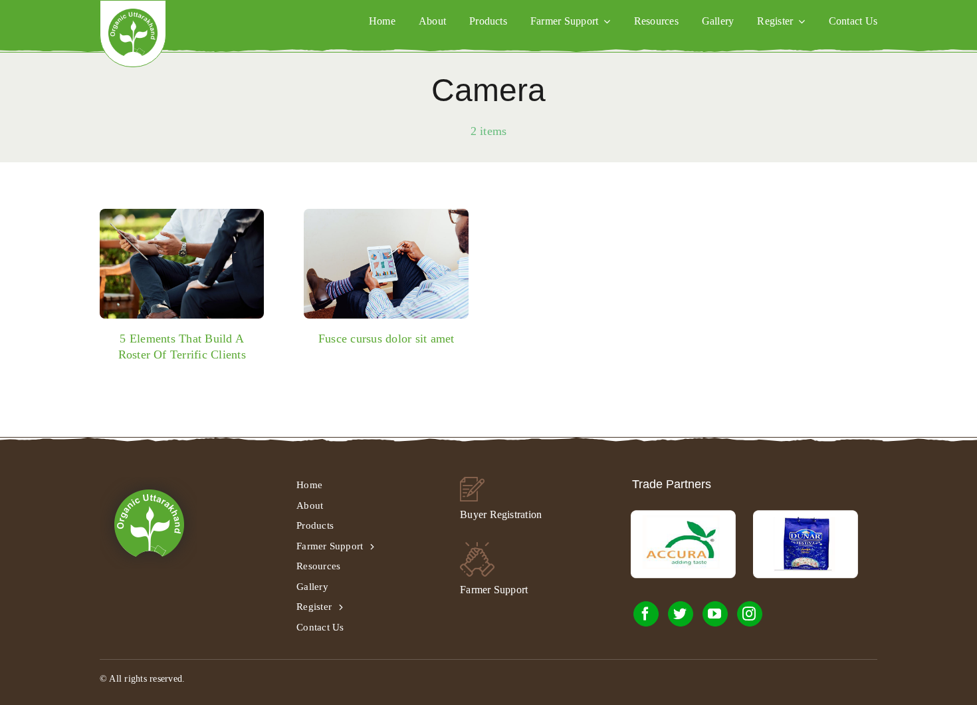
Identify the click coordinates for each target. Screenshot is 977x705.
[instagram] (749, 614)
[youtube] (715, 614)
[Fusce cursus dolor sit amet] (386, 264)
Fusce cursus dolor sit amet (386, 338)
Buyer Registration (501, 514)
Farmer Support (494, 589)
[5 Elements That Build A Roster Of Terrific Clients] (182, 264)
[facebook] (646, 614)
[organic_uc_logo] (133, 13)
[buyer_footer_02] (472, 482)
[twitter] (680, 614)
